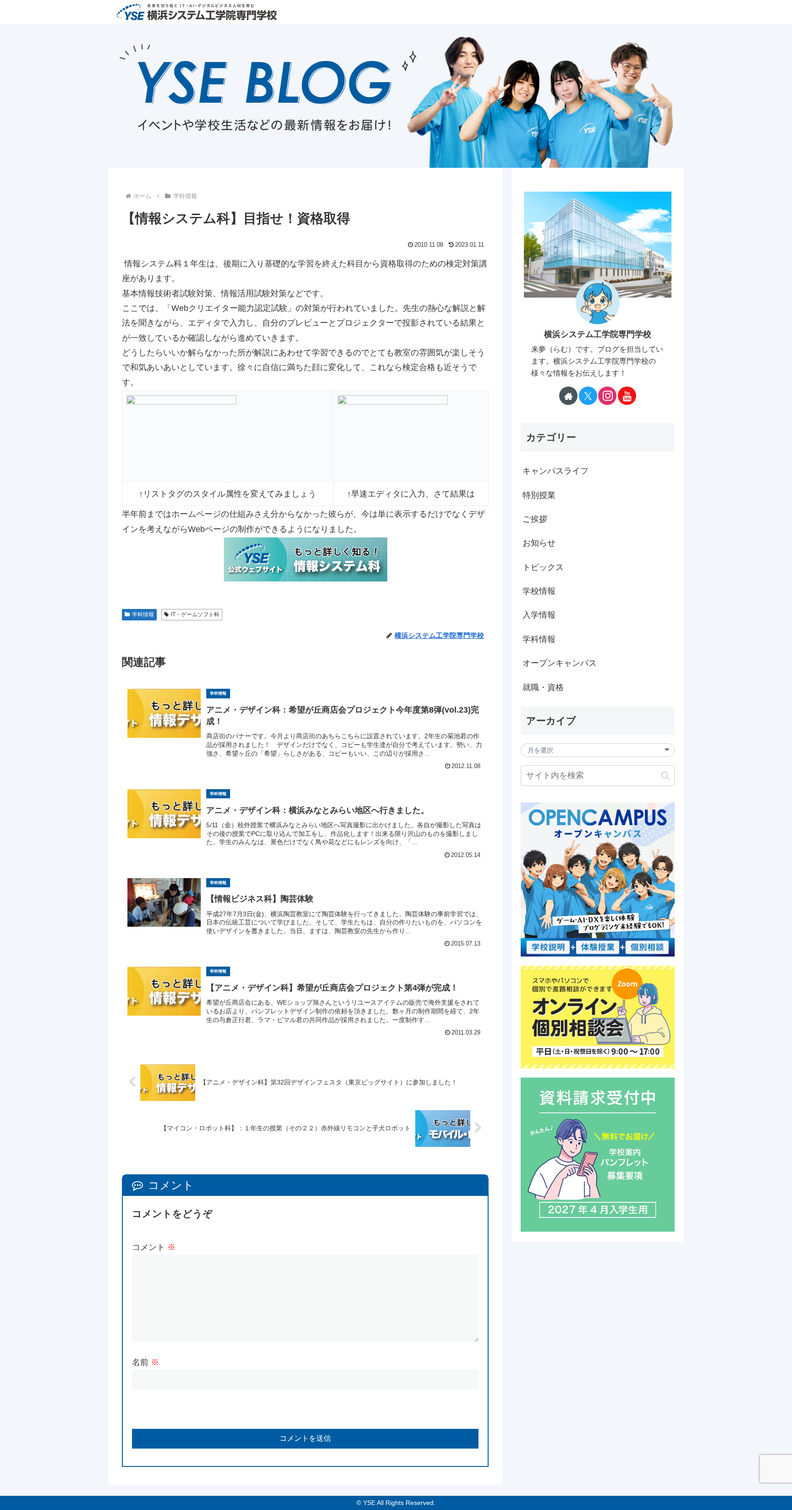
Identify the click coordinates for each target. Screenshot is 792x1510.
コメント (154, 1247)
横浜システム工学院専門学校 (597, 334)
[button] (665, 775)
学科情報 (143, 614)
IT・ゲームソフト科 (195, 614)
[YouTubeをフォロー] (627, 396)
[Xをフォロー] (588, 396)
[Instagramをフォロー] (607, 396)
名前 (145, 1362)
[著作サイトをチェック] (568, 396)
